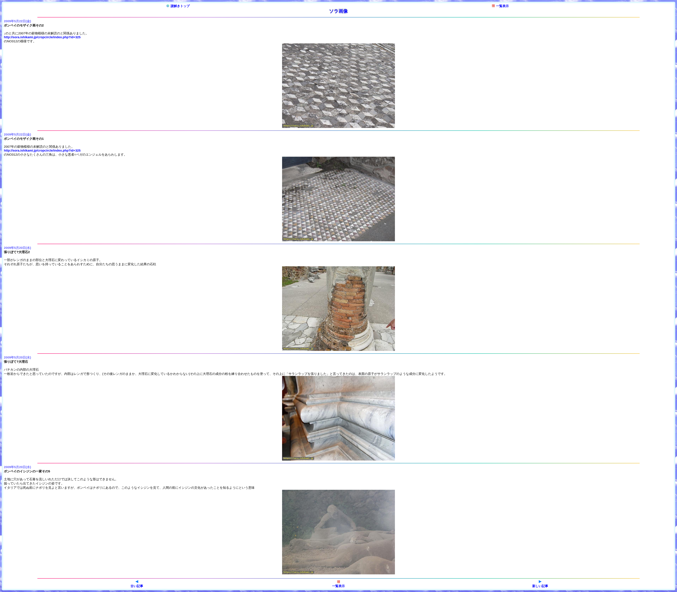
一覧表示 (502, 6)
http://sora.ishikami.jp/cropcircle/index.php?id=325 (42, 37)
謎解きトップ (180, 6)
